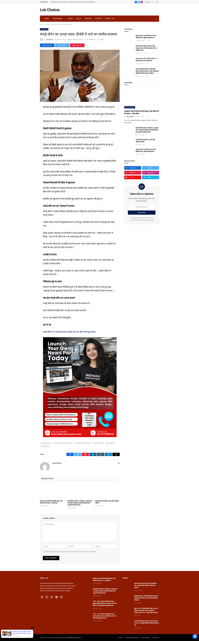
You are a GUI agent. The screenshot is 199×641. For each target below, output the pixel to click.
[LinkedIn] (33, 122)
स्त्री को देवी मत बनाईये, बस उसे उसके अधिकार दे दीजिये (107, 502)
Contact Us (155, 637)
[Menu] (156, 18)
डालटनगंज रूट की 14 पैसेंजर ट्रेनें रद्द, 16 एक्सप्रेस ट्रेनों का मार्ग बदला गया (146, 59)
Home (46, 18)
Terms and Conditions (132, 637)
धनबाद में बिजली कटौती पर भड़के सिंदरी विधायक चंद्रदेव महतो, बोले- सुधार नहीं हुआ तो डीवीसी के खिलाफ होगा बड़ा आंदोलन (147, 71)
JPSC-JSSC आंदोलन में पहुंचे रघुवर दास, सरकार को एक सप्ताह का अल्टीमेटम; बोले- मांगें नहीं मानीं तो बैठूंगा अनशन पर (104, 616)
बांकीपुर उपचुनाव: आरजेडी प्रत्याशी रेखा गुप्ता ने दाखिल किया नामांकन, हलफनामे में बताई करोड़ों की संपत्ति (146, 598)
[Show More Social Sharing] (87, 45)
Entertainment (129, 107)
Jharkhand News (98, 443)
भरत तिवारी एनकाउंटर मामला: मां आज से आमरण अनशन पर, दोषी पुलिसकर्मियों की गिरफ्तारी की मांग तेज (146, 623)
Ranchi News (110, 443)
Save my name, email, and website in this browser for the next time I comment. (70, 551)
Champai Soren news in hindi (63, 443)
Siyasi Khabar (45, 446)
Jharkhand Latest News (82, 443)
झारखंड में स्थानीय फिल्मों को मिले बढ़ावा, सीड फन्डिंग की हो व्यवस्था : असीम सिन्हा (51, 502)
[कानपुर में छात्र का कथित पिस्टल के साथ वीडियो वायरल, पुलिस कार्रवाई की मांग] (129, 37)
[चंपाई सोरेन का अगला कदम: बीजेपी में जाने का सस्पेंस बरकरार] (80, 76)
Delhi (78, 18)
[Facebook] (33, 112)
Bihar (70, 18)
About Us (110, 18)
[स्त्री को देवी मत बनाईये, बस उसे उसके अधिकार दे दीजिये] (107, 491)
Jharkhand (57, 18)
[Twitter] (33, 117)
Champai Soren (46, 443)
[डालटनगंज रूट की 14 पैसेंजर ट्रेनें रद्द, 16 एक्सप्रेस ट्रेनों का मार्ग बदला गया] (129, 60)
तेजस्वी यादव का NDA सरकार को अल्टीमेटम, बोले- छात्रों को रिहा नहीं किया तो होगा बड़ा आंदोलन (145, 585)
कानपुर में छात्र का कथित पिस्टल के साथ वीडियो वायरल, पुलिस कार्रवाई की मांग (146, 36)
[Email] (33, 132)
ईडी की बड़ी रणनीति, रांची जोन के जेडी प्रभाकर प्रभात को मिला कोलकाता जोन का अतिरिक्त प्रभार (146, 48)
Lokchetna (49, 39)
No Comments (91, 39)
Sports (98, 18)
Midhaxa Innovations (74, 637)
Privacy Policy (142, 220)
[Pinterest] (33, 127)
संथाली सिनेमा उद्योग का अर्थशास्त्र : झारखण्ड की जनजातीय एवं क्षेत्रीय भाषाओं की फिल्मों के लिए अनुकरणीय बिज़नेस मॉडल (74, 2)
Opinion (88, 18)
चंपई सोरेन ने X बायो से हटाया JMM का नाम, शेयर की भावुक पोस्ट (69, 331)
